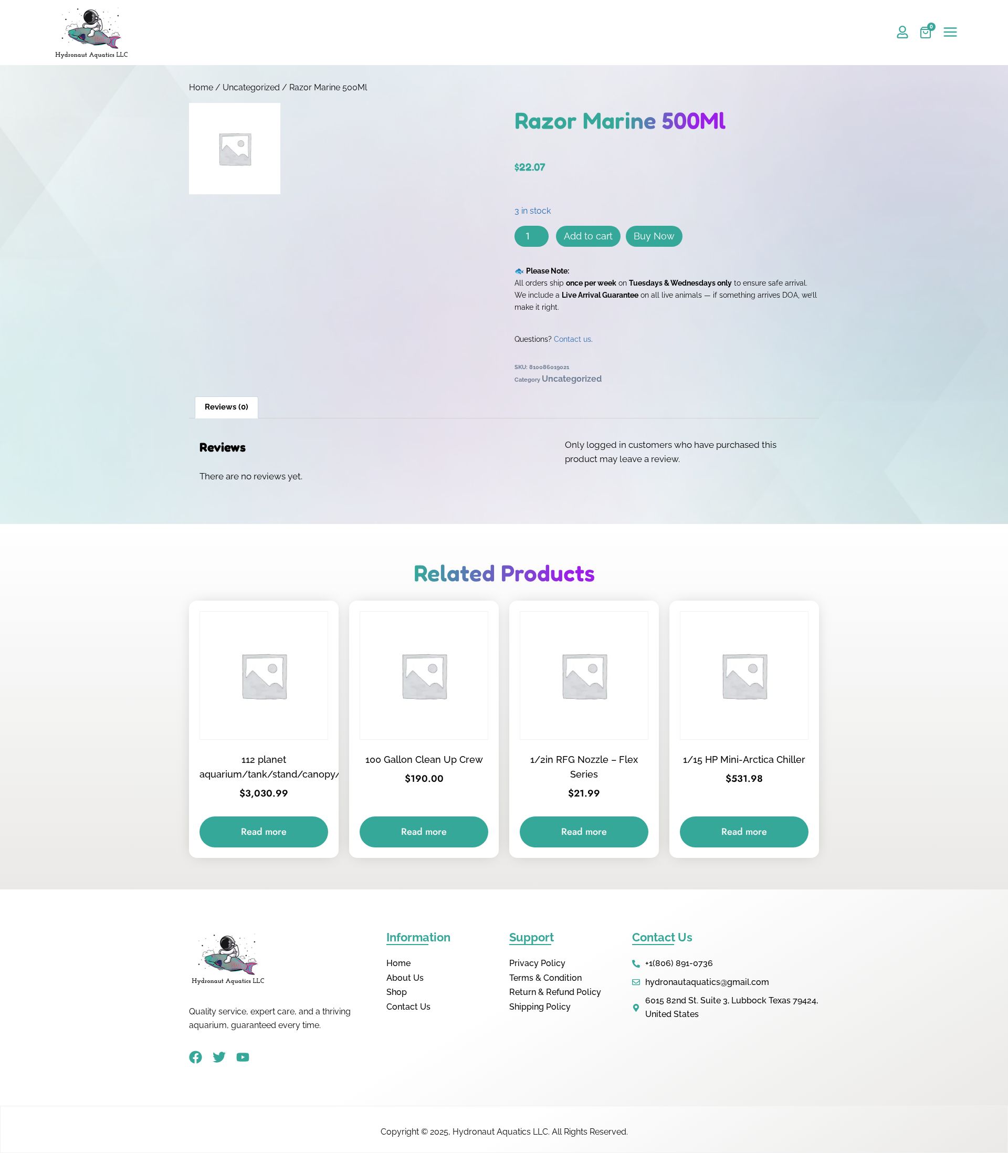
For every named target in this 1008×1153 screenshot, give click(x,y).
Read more (264, 831)
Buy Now (654, 236)
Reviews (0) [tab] (226, 407)
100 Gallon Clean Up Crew (424, 759)
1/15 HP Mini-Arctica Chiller (744, 759)
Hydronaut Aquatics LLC (500, 1132)
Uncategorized (251, 87)
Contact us (572, 338)
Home (201, 87)
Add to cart (588, 236)
